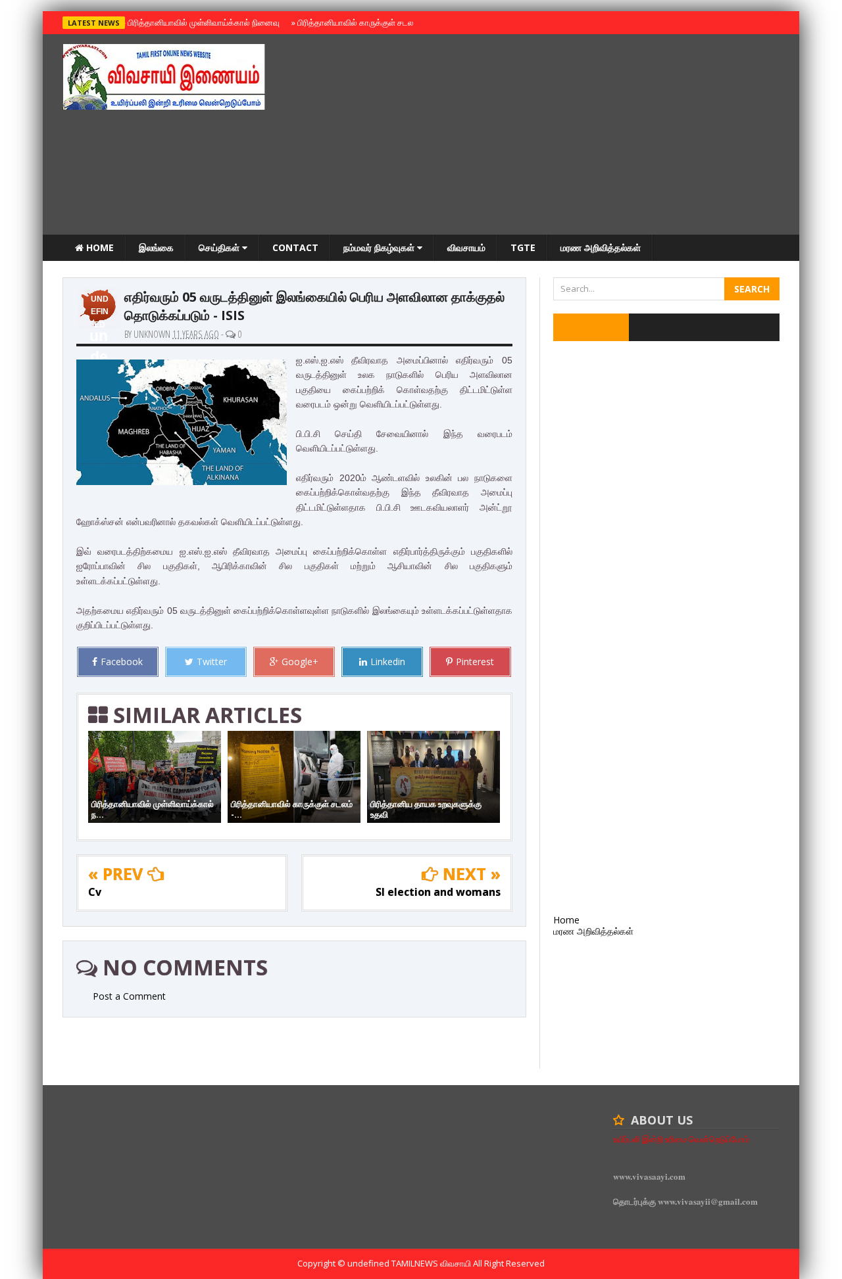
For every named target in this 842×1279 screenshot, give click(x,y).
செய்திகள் (220, 247)
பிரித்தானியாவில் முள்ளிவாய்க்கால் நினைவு (202, 22)
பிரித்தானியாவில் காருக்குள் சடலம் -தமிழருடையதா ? (387, 22)
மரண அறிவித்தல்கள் (600, 247)
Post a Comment (129, 996)
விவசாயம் (466, 247)
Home (99, 247)
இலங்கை (156, 247)
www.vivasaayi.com (649, 1176)
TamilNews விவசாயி (432, 1263)
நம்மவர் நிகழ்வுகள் (380, 247)
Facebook (122, 661)
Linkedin (387, 661)
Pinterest (475, 661)
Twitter (212, 661)
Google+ (300, 661)
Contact (295, 247)
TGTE (522, 247)
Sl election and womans (438, 892)
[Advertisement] (540, 136)
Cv (94, 892)
